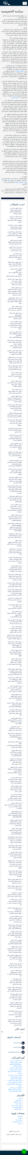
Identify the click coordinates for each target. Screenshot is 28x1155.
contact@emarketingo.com (15, 1052)
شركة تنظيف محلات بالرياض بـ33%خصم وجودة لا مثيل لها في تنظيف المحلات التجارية (14, 636)
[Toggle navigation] (25, 3)
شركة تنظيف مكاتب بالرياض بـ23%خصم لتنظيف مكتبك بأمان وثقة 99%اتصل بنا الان (14, 989)
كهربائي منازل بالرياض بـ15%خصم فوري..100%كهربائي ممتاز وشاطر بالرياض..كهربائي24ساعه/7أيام (14, 272)
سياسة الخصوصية (17, 1121)
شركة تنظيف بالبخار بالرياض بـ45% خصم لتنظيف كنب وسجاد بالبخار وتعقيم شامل (14, 584)
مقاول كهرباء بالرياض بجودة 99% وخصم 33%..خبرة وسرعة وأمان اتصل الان (15, 621)
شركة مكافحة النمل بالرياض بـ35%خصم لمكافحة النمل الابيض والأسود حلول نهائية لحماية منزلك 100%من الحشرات (14, 489)
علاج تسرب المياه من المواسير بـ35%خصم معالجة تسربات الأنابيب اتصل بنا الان (14, 894)
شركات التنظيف (17, 1102)
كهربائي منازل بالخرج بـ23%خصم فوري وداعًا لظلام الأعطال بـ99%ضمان (15, 941)
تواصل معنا (19, 1120)
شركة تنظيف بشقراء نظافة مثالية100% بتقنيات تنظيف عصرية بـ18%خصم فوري (15, 263)
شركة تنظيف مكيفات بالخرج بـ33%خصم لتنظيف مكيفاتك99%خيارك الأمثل (14, 704)
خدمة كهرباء (18, 1100)
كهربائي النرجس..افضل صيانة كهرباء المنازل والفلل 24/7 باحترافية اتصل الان (15, 242)
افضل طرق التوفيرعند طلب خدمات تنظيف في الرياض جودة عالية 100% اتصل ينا (15, 367)
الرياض (20, 1098)
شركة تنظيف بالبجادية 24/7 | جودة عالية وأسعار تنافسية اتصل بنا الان (15, 887)
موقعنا (9, 180)
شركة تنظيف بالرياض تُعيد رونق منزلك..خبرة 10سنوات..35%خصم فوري (15, 606)
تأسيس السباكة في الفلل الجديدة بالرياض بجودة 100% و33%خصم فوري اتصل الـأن (14, 414)
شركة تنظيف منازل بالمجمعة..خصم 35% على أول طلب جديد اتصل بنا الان (15, 308)
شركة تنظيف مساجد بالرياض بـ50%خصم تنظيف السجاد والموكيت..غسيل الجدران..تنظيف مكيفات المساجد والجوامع (14, 344)
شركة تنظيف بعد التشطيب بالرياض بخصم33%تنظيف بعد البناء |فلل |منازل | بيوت (15, 535)
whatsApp (24, 1150)
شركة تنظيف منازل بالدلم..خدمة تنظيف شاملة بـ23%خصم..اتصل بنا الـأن (15, 391)
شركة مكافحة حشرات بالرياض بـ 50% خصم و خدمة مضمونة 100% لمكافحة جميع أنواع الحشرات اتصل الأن (14, 508)
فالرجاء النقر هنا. (14, 97)
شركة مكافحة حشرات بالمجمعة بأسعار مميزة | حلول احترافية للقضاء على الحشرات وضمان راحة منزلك (15, 325)
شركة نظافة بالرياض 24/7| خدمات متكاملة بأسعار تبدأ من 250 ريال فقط (15, 881)
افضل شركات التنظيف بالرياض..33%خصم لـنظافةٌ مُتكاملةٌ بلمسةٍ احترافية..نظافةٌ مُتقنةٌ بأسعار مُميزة (14, 770)
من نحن (20, 1123)
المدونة (20, 1118)
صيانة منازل (19, 1103)
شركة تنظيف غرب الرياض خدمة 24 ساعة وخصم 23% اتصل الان (14, 599)
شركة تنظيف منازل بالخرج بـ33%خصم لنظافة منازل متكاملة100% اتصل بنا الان (15, 926)
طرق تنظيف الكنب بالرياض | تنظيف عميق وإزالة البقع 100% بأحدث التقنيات (14, 352)
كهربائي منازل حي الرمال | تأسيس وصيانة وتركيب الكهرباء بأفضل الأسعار (15, 226)
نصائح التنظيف (18, 1109)
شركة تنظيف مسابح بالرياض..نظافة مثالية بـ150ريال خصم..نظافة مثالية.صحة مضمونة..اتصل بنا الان (14, 662)
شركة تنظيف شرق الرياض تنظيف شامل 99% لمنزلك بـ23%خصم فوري (15, 847)
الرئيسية (19, 1116)
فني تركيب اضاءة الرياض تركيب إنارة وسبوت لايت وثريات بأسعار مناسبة (15, 248)
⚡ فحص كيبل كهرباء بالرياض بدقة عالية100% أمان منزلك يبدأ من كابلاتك (15, 728)
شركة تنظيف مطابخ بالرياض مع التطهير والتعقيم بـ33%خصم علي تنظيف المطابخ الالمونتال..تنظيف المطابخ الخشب (14, 527)
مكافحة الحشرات (17, 1107)
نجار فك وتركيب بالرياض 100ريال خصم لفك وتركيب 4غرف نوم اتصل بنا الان (15, 965)
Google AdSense (20, 71)
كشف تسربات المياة (16, 1105)
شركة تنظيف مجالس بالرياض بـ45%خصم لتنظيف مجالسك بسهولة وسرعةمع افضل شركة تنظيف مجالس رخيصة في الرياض (15, 291)
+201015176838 (17, 1043)
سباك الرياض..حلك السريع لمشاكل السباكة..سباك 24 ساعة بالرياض (15, 430)
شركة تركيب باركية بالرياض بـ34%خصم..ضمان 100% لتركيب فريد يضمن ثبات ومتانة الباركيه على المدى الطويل (15, 864)
